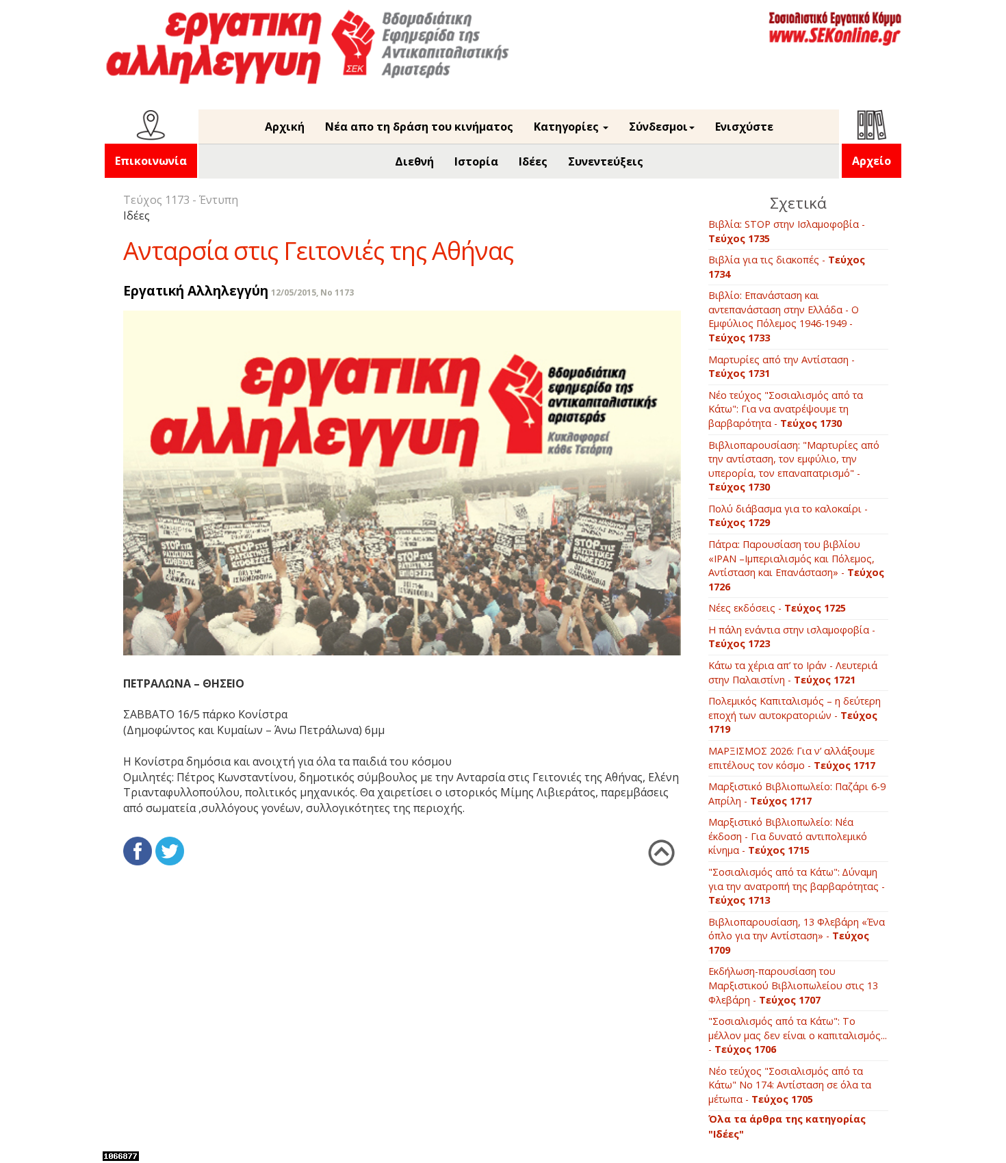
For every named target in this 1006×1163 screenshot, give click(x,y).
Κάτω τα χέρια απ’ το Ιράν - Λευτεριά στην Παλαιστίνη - (792, 672)
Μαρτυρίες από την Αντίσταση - (781, 366)
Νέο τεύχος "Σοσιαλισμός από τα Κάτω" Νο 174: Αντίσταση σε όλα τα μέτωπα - (789, 1085)
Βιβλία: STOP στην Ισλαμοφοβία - (786, 231)
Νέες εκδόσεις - (777, 607)
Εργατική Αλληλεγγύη (195, 290)
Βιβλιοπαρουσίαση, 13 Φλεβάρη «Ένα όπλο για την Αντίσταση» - (796, 935)
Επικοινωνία (151, 160)
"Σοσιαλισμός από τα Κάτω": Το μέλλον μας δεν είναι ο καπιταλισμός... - (797, 1035)
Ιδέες (533, 161)
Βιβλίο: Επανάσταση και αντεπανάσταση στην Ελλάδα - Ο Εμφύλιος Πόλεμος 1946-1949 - (783, 316)
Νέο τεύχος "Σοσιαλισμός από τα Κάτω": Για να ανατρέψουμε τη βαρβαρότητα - (785, 409)
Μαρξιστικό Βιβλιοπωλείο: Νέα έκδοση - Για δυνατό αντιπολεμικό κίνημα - (787, 836)
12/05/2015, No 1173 (312, 292)
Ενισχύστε (744, 126)
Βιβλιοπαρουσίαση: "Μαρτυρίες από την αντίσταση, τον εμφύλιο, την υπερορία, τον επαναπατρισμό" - (793, 466)
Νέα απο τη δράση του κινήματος (419, 126)
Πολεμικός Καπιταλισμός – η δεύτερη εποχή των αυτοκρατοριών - (794, 714)
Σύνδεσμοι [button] (658, 126)
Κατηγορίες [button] (568, 126)
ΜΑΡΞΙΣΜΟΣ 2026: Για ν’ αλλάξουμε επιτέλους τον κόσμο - (791, 758)
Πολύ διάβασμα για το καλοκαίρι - (788, 516)
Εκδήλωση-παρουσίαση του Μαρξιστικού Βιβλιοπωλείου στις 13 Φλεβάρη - (793, 985)
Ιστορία (476, 161)
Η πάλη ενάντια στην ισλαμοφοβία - (791, 637)
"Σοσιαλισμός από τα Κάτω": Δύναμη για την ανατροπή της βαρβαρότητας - (796, 885)
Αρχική (285, 126)
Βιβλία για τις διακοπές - (786, 266)
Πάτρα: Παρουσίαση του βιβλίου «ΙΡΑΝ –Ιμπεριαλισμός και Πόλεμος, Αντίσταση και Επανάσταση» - (796, 565)
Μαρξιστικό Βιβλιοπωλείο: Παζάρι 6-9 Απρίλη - (797, 793)
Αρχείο (871, 160)
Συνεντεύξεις (605, 161)
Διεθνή (414, 161)
